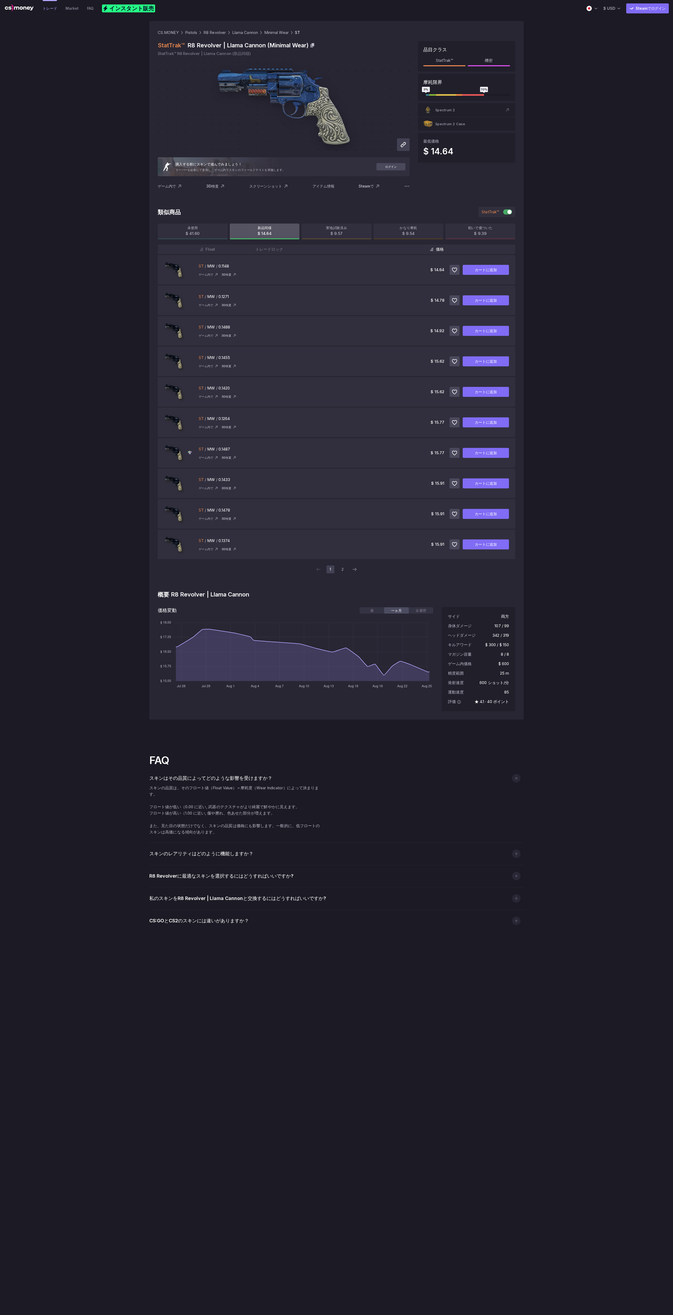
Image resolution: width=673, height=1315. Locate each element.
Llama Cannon (245, 32)
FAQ (90, 8)
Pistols (191, 32)
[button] (466, 110)
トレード (50, 8)
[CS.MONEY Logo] (19, 8)
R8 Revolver (214, 32)
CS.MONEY (168, 32)
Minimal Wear (276, 32)
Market (71, 8)
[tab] (372, 610)
